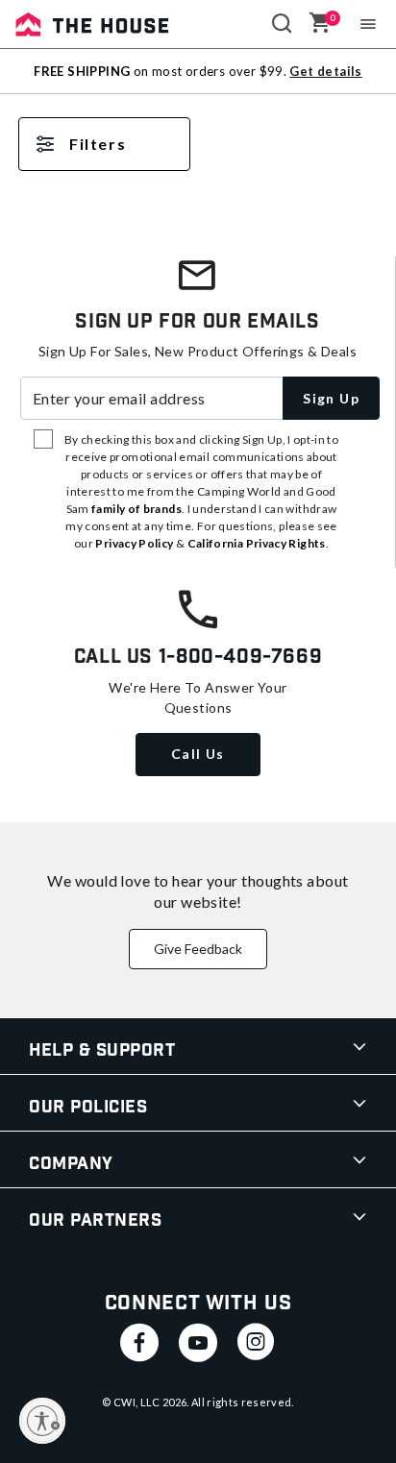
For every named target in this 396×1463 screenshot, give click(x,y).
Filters (97, 143)
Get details (325, 71)
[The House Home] (92, 24)
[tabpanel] (198, 164)
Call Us (198, 753)
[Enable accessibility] (42, 1421)
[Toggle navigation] (369, 24)
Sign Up (331, 398)
